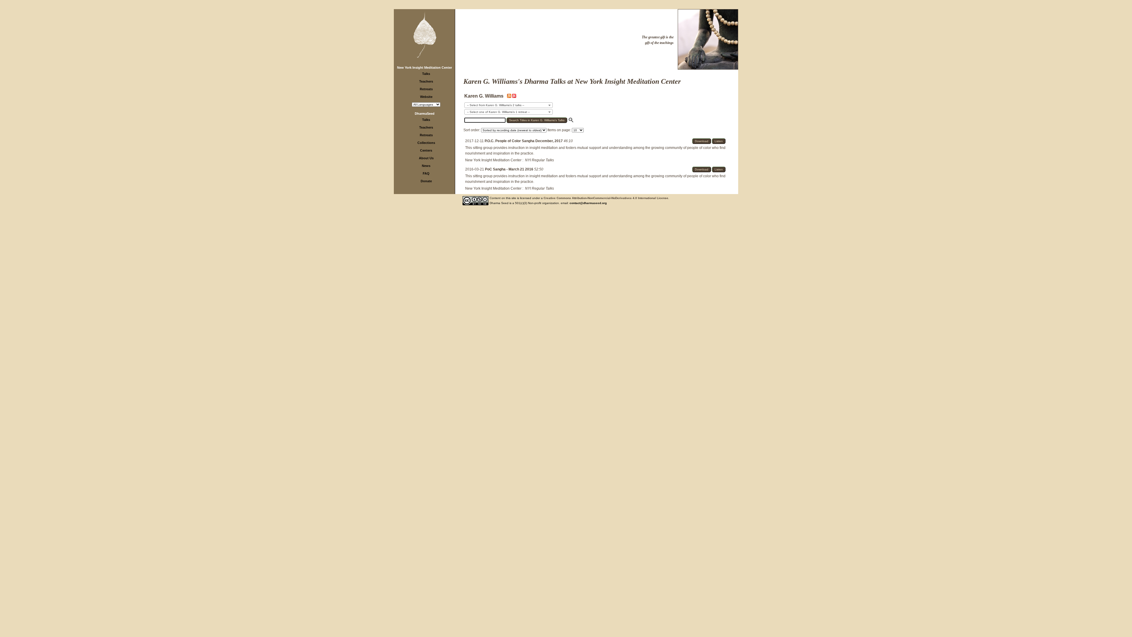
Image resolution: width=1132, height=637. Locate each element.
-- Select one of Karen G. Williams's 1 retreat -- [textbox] (498, 112)
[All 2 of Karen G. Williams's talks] (514, 97)
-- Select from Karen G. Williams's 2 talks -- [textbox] (495, 105)
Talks (426, 73)
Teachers (426, 81)
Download (701, 141)
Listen (719, 141)
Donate (426, 181)
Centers (426, 150)
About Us (426, 158)
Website (426, 96)
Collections (426, 143)
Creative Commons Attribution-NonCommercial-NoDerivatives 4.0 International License (606, 198)
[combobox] (508, 105)
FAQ (426, 173)
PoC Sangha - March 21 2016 (509, 169)
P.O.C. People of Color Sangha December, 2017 (524, 141)
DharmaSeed (425, 113)
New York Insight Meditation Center (424, 67)
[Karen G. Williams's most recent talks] (509, 97)
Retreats (426, 89)
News (426, 166)
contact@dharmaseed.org (588, 203)
